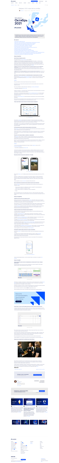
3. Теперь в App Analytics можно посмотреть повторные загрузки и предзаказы (24, 43)
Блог (21, 442)
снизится (30, 199)
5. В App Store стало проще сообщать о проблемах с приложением (23, 45)
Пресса (41, 445)
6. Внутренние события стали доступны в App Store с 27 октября (23, 46)
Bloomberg (18, 205)
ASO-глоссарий (22, 451)
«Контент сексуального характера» (22, 219)
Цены (40, 443)
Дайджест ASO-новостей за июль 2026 (40, 369)
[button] (11, 422)
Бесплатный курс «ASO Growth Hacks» (24, 447)
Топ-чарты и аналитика (13, 447)
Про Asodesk (41, 442)
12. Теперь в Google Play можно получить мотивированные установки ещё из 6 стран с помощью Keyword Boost (29, 52)
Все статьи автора (19, 385)
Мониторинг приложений (13, 448)
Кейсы (40, 444)
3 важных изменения (23, 59)
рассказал (27, 77)
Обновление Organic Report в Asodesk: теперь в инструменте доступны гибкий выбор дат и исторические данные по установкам (29, 409)
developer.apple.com (30, 117)
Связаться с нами (42, 446)
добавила (17, 136)
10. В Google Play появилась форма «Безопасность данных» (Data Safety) (24, 50)
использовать (24, 180)
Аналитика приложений (13, 444)
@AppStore (34, 145)
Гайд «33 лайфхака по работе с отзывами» (24, 449)
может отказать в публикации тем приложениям (25, 76)
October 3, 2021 (26, 147)
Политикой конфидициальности (42, 392)
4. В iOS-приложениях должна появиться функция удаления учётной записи (24, 44)
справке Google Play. (31, 227)
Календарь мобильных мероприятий (24, 450)
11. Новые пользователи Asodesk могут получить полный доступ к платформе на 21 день (26, 51)
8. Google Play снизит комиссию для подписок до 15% (21, 48)
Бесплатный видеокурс (23, 445)
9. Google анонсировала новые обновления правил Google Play (22, 49)
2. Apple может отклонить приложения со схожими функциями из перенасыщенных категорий (27, 42)
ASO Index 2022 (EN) (23, 452)
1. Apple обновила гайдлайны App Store (19, 41)
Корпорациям (41, 448)
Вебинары (22, 444)
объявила (17, 128)
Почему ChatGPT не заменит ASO (18, 369)
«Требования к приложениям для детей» (26, 225)
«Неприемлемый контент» (20, 213)
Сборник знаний (22, 443)
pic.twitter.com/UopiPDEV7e (18, 146)
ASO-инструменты (13, 442)
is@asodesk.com (19, 382)
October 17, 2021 (24, 88)
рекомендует (39, 233)
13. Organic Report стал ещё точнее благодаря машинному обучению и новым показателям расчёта (27, 53)
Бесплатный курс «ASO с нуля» (24, 446)
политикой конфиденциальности (18, 461)
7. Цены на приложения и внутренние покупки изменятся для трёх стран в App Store (25, 47)
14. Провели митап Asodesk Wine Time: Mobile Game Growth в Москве (23, 54)
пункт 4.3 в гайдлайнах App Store (33, 92)
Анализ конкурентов (13, 445)
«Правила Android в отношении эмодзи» (29, 221)
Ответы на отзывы (13, 443)
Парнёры (41, 447)
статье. (42, 337)
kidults (41, 461)
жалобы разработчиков (21, 96)
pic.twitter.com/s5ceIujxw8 (35, 86)
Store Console (12, 446)
